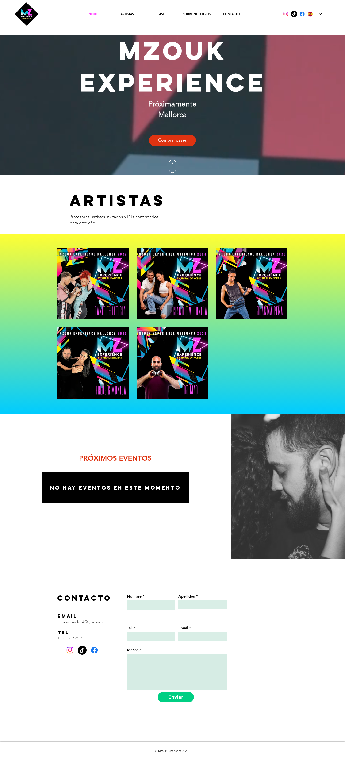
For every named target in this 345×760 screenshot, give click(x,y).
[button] (172, 140)
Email (183, 628)
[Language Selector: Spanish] (314, 14)
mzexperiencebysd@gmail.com (80, 621)
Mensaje (134, 650)
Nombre (134, 596)
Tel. (130, 628)
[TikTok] (294, 14)
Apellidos (186, 596)
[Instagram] (286, 14)
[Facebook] (302, 14)
